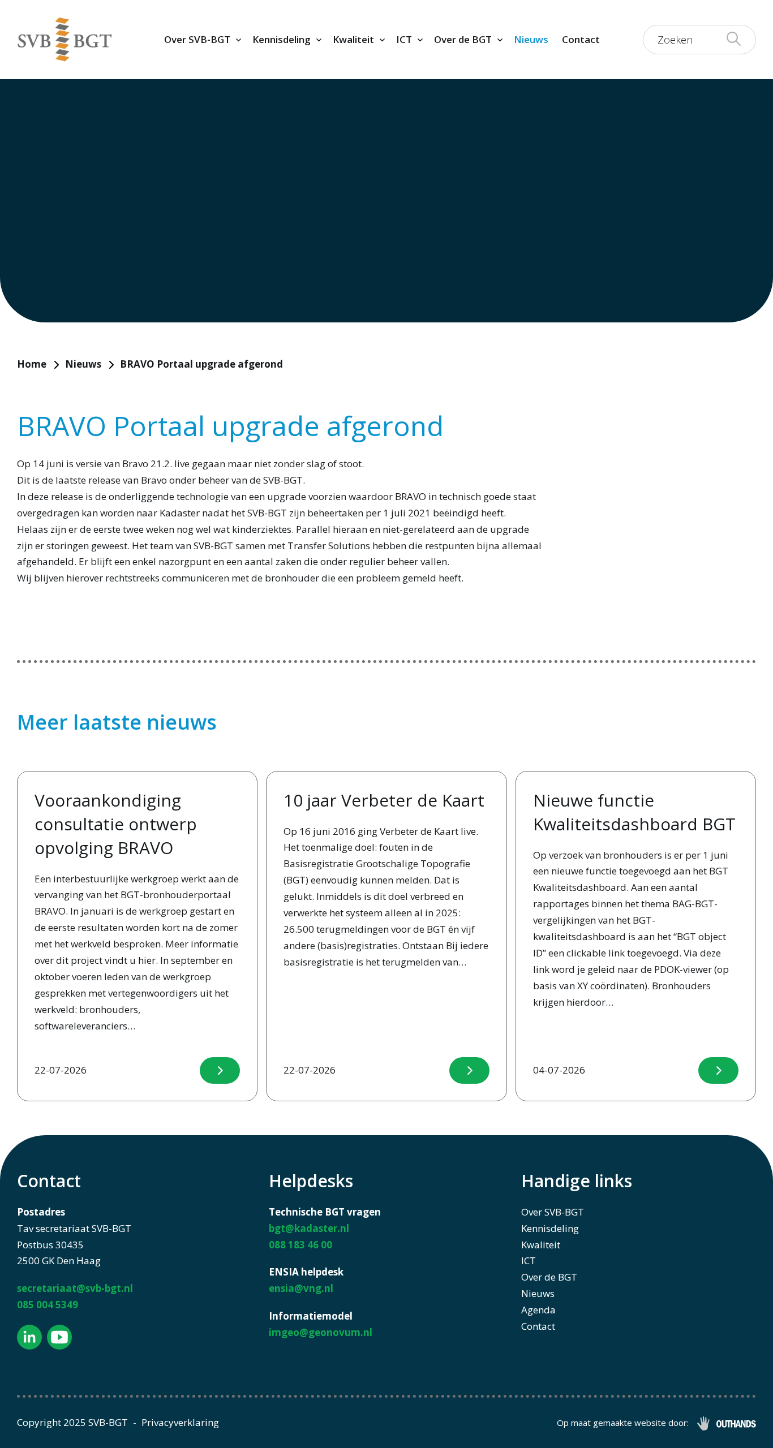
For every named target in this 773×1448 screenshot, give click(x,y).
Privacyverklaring (180, 1422)
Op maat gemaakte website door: (623, 1422)
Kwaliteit (353, 39)
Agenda (538, 1309)
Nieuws (531, 39)
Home (31, 363)
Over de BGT (463, 39)
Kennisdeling (281, 39)
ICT (404, 39)
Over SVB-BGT (197, 39)
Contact (581, 39)
